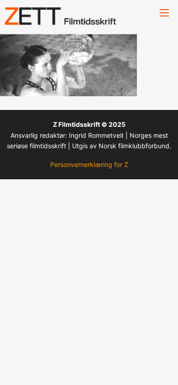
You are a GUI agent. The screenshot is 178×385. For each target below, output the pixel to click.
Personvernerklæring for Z (89, 164)
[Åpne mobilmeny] (164, 12)
